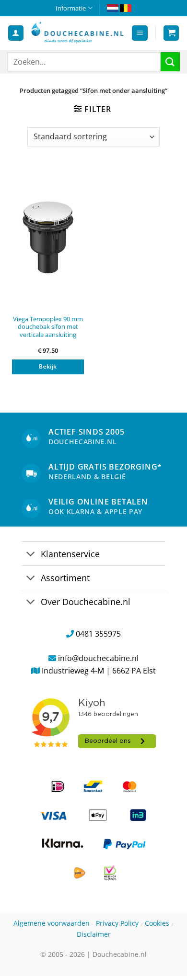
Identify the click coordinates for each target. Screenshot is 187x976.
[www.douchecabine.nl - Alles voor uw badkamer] (77, 33)
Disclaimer (94, 934)
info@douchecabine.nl (98, 658)
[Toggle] (31, 554)
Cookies (157, 923)
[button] (140, 33)
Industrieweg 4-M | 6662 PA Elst (99, 670)
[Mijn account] (15, 33)
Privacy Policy (117, 923)
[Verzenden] (170, 61)
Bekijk (48, 366)
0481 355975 (98, 633)
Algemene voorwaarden (51, 923)
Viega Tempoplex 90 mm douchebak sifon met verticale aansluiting (48, 327)
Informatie (71, 8)
